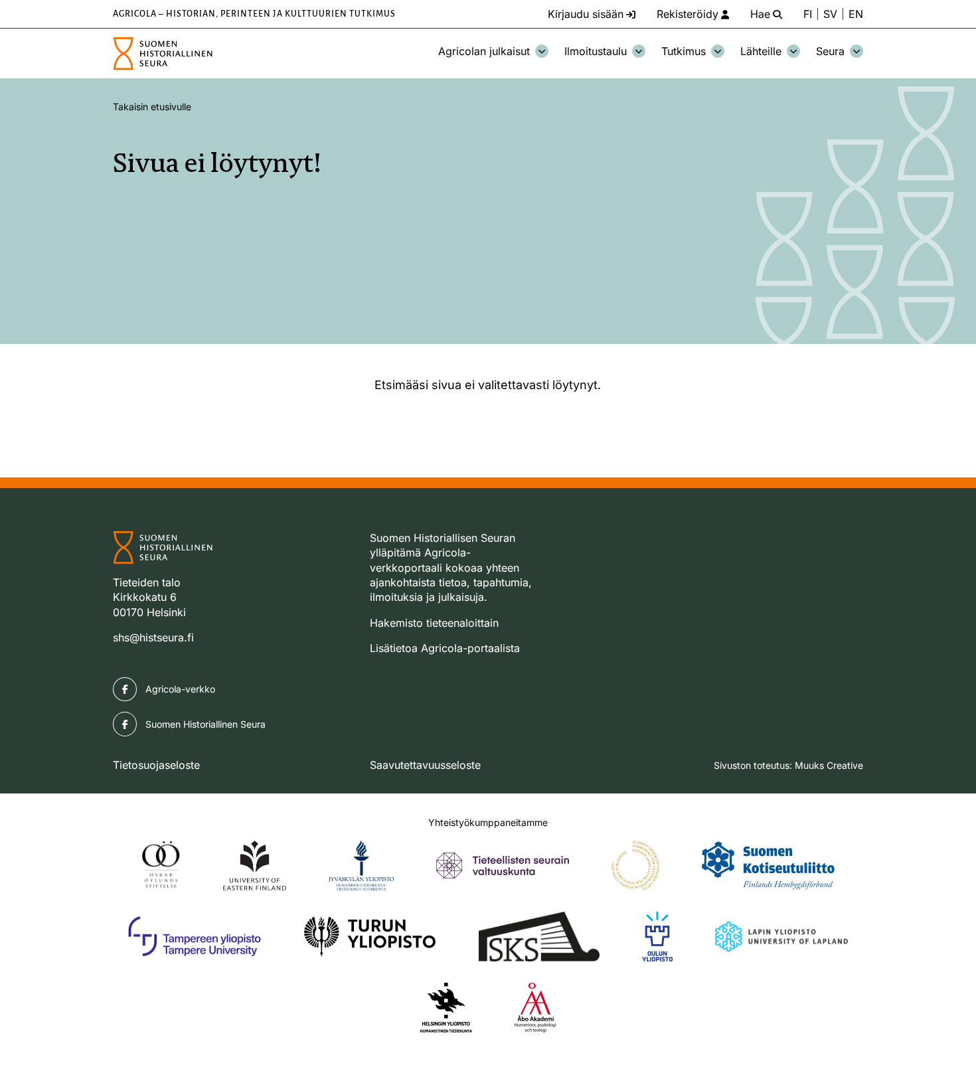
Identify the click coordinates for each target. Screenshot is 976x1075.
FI (807, 14)
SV (830, 14)
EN (856, 14)
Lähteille (760, 51)
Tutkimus (683, 51)
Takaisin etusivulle (152, 106)
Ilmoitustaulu (595, 51)
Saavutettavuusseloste (425, 765)
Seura (830, 51)
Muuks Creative (829, 765)
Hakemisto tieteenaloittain (434, 622)
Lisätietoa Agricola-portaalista (445, 648)
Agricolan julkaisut (484, 51)
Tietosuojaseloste (156, 765)
